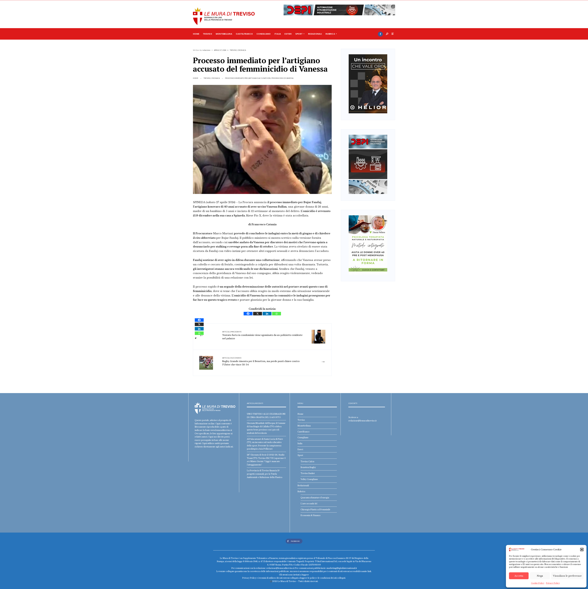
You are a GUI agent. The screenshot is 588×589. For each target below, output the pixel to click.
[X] (257, 313)
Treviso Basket (308, 473)
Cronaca (241, 50)
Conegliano (263, 33)
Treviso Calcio (307, 461)
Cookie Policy (537, 583)
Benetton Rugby (308, 467)
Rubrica (330, 33)
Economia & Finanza (310, 515)
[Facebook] (380, 34)
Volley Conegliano (309, 479)
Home (196, 33)
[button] (581, 549)
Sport (299, 33)
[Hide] (195, 338)
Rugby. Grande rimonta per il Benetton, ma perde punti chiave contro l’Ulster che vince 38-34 (261, 361)
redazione (206, 50)
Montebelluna (224, 33)
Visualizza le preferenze (567, 575)
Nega (540, 575)
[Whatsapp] (276, 313)
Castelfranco (244, 33)
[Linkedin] (267, 313)
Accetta (518, 575)
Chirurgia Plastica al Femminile (315, 509)
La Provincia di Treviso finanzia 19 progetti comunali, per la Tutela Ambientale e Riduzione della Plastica (264, 473)
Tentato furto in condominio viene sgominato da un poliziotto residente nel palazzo (262, 335)
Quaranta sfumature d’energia (315, 497)
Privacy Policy (553, 583)
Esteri (288, 33)
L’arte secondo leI (309, 503)
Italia (277, 33)
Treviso (207, 33)
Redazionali (315, 33)
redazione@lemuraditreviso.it (362, 421)
